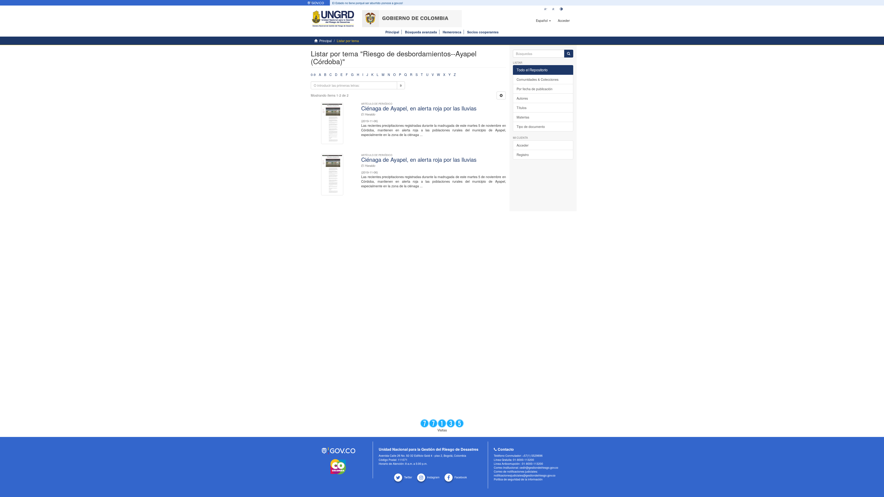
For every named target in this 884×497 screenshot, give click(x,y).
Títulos (521, 107)
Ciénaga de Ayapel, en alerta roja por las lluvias (419, 108)
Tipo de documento (531, 126)
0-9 (313, 74)
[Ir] (568, 54)
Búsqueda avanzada (421, 32)
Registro (523, 154)
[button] (543, 20)
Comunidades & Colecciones (537, 79)
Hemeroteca (452, 32)
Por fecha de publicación (534, 89)
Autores (522, 98)
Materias (523, 117)
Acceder (523, 145)
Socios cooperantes (483, 32)
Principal (392, 32)
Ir (401, 85)
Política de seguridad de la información (518, 479)
